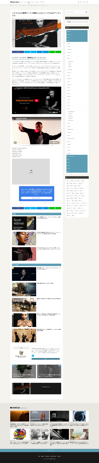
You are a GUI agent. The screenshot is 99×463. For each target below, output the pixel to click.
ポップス (81, 200)
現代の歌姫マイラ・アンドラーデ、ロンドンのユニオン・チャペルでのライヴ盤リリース (49, 268)
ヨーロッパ (76, 183)
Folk (68, 87)
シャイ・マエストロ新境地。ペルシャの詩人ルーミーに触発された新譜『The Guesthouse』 (39, 443)
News (21, 1)
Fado (69, 81)
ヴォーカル (74, 180)
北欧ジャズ (82, 213)
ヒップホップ (84, 210)
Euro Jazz (70, 113)
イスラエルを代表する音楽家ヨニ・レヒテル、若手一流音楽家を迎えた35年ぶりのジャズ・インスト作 (59, 425)
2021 (68, 190)
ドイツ (69, 210)
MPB (70, 64)
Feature (25, 1)
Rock (69, 147)
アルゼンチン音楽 (70, 213)
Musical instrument (71, 156)
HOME (12, 5)
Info (39, 456)
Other (69, 165)
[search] (86, 12)
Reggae (69, 144)
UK (74, 203)
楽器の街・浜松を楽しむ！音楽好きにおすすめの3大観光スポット (49, 299)
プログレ (69, 215)
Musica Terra (53, 458)
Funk (69, 90)
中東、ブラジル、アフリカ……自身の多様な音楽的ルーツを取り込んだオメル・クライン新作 (19, 443)
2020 (82, 188)
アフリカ (85, 203)
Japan (69, 105)
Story (69, 171)
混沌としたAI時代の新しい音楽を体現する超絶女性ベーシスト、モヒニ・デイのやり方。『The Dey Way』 (48, 314)
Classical (69, 72)
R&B (68, 141)
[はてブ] (43, 52)
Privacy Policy (53, 456)
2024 (74, 193)
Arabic (69, 46)
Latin (69, 123)
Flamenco (69, 84)
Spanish (69, 153)
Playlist (32, 1)
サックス (45, 18)
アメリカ (69, 193)
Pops (69, 135)
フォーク (78, 210)
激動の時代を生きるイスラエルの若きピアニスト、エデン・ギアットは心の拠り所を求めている (79, 443)
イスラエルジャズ (40, 18)
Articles (45, 358)
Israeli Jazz (23, 5)
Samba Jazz (71, 120)
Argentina (69, 49)
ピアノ (79, 180)
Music (29, 1)
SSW (68, 185)
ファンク (75, 208)
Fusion (70, 115)
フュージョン (82, 208)
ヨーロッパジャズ (70, 188)
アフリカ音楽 (75, 200)
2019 (33, 18)
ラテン (73, 210)
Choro (70, 63)
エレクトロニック (70, 205)
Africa (69, 43)
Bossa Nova (71, 61)
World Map (42, 1)
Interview (37, 1)
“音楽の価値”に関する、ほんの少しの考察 (45, 283)
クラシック (69, 203)
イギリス (81, 198)
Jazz (19, 5)
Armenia (69, 52)
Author (42, 456)
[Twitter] (30, 52)
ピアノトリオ (78, 195)
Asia (68, 55)
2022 (79, 185)
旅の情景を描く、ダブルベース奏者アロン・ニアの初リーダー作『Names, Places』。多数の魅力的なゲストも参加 (19, 425)
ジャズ (48, 18)
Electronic (69, 78)
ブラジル (81, 183)
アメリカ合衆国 (74, 185)
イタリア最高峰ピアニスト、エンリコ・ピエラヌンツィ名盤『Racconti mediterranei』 (48, 217)
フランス (77, 190)
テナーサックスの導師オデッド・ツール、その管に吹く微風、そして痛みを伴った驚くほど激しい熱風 (59, 443)
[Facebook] (18, 52)
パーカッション (83, 205)
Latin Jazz (70, 118)
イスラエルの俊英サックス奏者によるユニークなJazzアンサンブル (37, 5)
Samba (70, 66)
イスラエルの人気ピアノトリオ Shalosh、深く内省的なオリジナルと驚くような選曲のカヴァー (79, 425)
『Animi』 (25, 63)
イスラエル (36, 18)
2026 (76, 198)
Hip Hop (69, 96)
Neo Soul (69, 132)
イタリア (77, 205)
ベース (82, 190)
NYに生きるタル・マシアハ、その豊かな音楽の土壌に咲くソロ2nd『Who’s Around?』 (39, 425)
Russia (69, 150)
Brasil (69, 58)
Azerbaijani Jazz (71, 111)
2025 (78, 193)
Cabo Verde (70, 69)
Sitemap (47, 456)
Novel (69, 162)
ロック (77, 213)
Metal (69, 126)
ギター (84, 180)
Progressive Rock (71, 138)
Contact (59, 456)
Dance (69, 75)
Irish (68, 102)
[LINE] (55, 52)
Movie (69, 37)
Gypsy (69, 93)
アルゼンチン (70, 208)
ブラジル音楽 (70, 183)
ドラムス (82, 193)
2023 (72, 190)
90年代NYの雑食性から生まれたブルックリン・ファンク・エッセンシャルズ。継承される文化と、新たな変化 (49, 233)
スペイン (69, 200)
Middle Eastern (70, 129)
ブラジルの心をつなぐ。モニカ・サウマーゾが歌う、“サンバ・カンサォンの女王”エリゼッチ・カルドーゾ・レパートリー (49, 249)
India (69, 99)
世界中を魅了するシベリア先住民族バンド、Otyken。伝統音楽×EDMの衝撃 (49, 330)
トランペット (79, 203)
